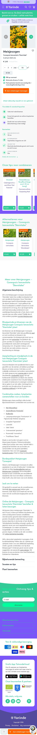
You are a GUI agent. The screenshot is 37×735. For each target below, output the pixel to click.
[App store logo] (11, 676)
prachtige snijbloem (8, 388)
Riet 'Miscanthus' (11, 408)
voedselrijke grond (17, 375)
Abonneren (18, 605)
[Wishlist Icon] (33, 51)
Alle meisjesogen (14, 489)
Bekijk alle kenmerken (9, 157)
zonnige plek (22, 373)
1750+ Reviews (18, 2)
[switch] (33, 732)
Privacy (7, 725)
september (15, 339)
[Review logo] (17, 689)
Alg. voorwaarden (26, 725)
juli (3, 339)
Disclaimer (15, 725)
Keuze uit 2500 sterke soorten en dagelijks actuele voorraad (22, 21)
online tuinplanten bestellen (14, 534)
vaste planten (24, 550)
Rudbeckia (9, 414)
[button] (3, 7)
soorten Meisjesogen (25, 316)
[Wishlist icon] (29, 171)
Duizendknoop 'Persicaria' (14, 411)
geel (33, 333)
